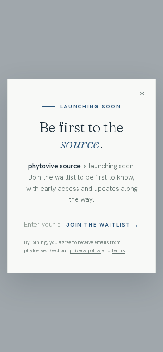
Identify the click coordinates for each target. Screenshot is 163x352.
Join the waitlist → (102, 224)
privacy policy (85, 250)
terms (118, 250)
